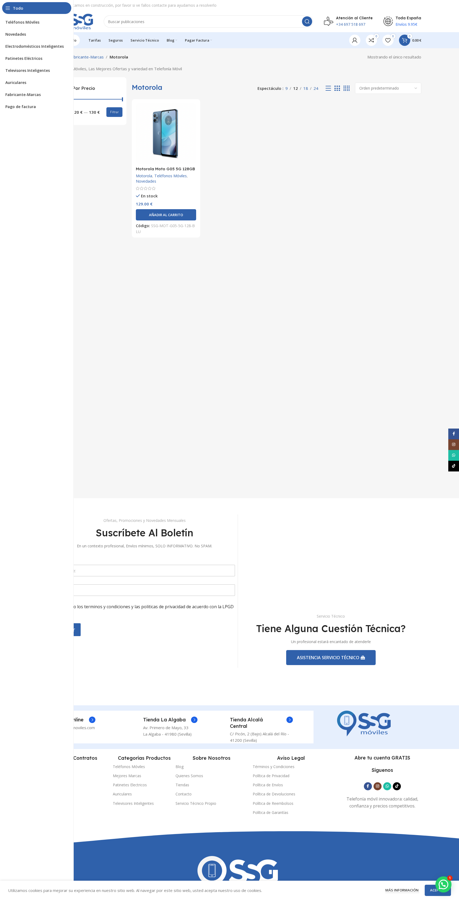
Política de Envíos (268, 784)
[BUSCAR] (307, 21)
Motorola (144, 175)
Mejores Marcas (127, 775)
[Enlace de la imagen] (364, 723)
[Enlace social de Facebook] (368, 786)
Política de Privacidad (271, 775)
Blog (180, 766)
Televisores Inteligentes (133, 803)
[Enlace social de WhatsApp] (387, 786)
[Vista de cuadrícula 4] (347, 88)
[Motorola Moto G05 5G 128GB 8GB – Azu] (166, 133)
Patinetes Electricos (130, 784)
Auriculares (122, 793)
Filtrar (114, 112)
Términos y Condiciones (273, 766)
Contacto (184, 793)
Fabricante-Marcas (86, 57)
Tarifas (51, 766)
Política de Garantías (270, 812)
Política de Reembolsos (273, 803)
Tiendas (182, 784)
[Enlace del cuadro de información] (170, 720)
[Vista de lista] (328, 88)
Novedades (146, 181)
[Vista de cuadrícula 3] (337, 88)
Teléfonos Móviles (170, 175)
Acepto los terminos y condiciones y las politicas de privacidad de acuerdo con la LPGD (148, 609)
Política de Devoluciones (274, 793)
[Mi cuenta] (354, 40)
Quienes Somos (189, 775)
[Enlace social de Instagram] (378, 786)
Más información (402, 890)
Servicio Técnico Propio (196, 803)
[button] (166, 214)
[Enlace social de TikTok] (397, 786)
